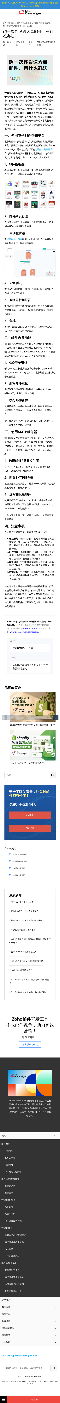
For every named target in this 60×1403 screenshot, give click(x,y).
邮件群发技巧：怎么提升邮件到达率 (26, 920)
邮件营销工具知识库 (25, 23)
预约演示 (30, 828)
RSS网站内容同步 (13, 1171)
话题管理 (9, 1165)
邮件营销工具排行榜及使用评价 (24, 911)
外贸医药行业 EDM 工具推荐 (23, 930)
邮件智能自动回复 (13, 1291)
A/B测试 (9, 1207)
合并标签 (9, 1249)
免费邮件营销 (19, 868)
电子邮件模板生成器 (14, 1242)
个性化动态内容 (12, 1256)
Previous (4, 717)
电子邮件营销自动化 (14, 1277)
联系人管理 (10, 1158)
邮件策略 (9, 1193)
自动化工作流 (15, 239)
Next (55, 717)
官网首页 (11, 23)
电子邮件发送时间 (13, 1221)
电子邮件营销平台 (44, 149)
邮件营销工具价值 (42, 23)
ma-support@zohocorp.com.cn (22, 1356)
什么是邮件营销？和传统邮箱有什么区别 (28, 992)
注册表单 (9, 1151)
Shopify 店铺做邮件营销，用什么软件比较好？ (32, 725)
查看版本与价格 (30, 1044)
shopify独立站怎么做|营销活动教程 (27, 763)
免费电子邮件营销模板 (15, 1235)
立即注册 (30, 815)
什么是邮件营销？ (21, 861)
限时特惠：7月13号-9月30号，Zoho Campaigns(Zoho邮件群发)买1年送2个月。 (30, 4)
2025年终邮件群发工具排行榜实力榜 (27, 961)
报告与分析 (10, 1214)
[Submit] (53, 1368)
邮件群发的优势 (20, 854)
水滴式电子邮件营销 (14, 1284)
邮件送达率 (10, 1186)
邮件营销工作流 (12, 1270)
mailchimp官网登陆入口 (22, 970)
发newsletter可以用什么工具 (23, 952)
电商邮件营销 (19, 875)
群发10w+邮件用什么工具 (22, 902)
